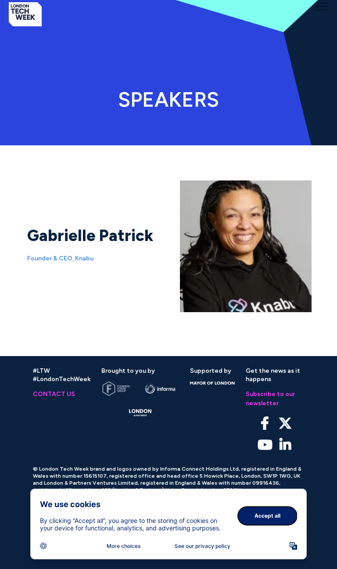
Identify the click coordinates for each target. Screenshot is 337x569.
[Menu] (321, 6)
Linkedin (285, 445)
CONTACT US (54, 394)
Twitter (285, 423)
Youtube (264, 445)
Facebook (264, 423)
